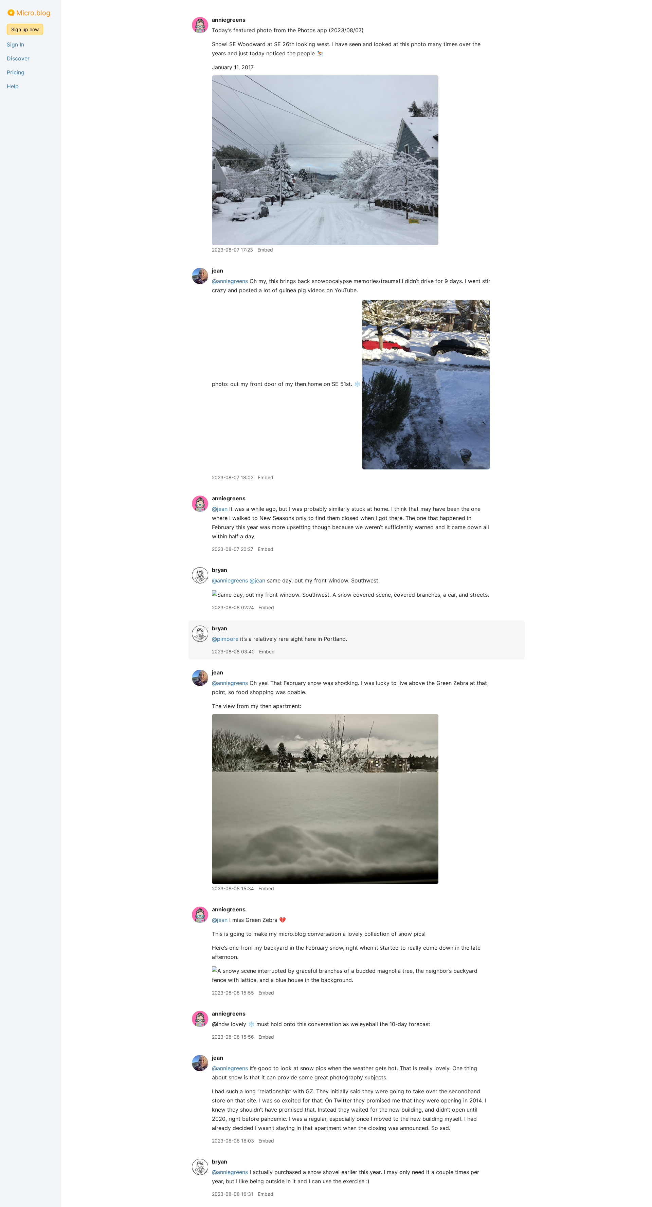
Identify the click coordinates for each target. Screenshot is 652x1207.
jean (217, 270)
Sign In (15, 44)
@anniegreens (230, 281)
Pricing (15, 72)
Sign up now (25, 29)
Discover (18, 58)
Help (13, 86)
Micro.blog (33, 13)
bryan (219, 570)
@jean (220, 508)
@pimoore (225, 638)
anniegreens (229, 19)
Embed (265, 250)
